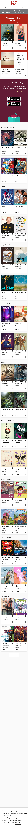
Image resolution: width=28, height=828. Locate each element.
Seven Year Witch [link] (6, 323)
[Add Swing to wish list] (12, 212)
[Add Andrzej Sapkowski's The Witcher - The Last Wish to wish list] (12, 154)
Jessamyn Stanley (19, 208)
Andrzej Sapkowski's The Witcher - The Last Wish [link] (7, 147)
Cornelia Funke (19, 469)
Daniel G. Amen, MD (7, 235)
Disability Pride (6, 596)
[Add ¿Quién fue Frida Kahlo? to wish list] (12, 533)
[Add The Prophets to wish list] (25, 271)
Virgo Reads (5, 245)
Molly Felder (18, 617)
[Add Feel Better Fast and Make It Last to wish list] (12, 240)
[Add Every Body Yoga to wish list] (25, 212)
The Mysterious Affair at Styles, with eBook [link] (7, 264)
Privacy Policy (14, 812)
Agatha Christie (6, 266)
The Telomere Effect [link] (19, 234)
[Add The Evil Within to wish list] (12, 388)
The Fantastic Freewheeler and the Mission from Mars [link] (20, 616)
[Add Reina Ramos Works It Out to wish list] (25, 505)
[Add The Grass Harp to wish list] (12, 622)
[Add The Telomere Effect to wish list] (25, 240)
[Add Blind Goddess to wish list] (25, 447)
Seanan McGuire (19, 645)
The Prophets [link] (18, 264)
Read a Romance (6, 538)
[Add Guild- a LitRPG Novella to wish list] (25, 388)
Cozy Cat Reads (6, 303)
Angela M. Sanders (6, 325)
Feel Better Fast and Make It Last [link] (7, 234)
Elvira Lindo (5, 469)
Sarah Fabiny (5, 528)
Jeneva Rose (18, 43)
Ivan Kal (17, 411)
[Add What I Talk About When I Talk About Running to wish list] (12, 76)
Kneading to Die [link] (18, 323)
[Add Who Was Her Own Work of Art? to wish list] (25, 533)
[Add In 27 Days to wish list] (12, 650)
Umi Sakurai (18, 352)
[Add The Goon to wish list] (25, 154)
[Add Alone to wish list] (12, 299)
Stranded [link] (17, 557)
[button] (12, 42)
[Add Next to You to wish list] (12, 591)
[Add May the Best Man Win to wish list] (25, 591)
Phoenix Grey (5, 383)
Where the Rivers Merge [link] (20, 292)
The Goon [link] (17, 147)
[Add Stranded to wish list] (25, 564)
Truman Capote (6, 617)
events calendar (6, 12)
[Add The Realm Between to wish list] (12, 416)
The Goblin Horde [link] (19, 409)
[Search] (2, 7)
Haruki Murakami (6, 71)
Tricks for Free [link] (18, 643)
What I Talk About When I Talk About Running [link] (7, 69)
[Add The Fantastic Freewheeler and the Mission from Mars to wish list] (25, 622)
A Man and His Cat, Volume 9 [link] (20, 351)
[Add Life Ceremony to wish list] (12, 447)
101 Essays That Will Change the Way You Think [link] (20, 69)
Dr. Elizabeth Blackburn (20, 235)
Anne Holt (18, 442)
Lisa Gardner (5, 294)
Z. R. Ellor (18, 586)
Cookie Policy (18, 824)
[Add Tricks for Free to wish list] (25, 650)
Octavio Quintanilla (6, 500)
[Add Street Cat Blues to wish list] (12, 357)
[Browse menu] (25, 7)
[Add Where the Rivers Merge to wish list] (25, 299)
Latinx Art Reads (6, 479)
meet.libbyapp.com (19, 93)
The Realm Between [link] (6, 409)
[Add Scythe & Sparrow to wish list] (12, 564)
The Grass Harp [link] (5, 616)
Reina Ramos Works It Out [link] (20, 499)
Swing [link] (3, 206)
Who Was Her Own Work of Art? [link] (20, 526)
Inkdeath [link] (17, 468)
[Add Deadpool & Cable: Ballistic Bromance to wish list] (25, 182)
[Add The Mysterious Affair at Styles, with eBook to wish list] (12, 271)
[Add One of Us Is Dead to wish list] (25, 48)
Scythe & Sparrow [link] (6, 557)
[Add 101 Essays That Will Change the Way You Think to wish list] (25, 76)
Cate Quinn (5, 43)
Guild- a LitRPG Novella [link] (20, 382)
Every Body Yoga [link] (19, 206)
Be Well (3, 186)
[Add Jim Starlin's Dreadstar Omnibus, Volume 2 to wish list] (12, 182)
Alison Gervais (6, 645)
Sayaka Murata (6, 442)
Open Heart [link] (4, 468)
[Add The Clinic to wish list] (12, 48)
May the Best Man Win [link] (20, 585)
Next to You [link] (4, 585)
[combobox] (11, 7)
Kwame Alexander (6, 208)
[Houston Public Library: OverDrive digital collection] (14, 3)
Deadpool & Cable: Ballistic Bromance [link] (20, 175)
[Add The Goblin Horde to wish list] (25, 416)
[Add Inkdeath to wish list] (25, 474)
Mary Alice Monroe (19, 294)
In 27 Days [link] (4, 643)
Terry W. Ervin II (19, 383)
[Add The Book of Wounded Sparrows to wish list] (12, 505)
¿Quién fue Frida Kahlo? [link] (7, 526)
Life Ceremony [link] (5, 440)
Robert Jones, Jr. (19, 266)
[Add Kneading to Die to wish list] (25, 330)
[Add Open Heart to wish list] (12, 474)
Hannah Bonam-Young (7, 586)
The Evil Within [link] (5, 382)
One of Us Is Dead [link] (19, 42)
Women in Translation (8, 420)
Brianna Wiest (18, 71)
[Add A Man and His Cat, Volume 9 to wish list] (25, 357)
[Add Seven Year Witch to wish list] (12, 330)
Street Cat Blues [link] (5, 351)
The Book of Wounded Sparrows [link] (7, 499)
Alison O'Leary (6, 352)
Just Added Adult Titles (8, 127)
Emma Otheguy (19, 500)
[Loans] (23, 7)
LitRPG (3, 362)
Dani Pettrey (18, 559)
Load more (14, 655)
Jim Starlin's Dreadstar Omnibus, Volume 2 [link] (7, 175)
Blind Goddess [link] (18, 440)
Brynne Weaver (6, 559)
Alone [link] (3, 292)
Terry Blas (18, 528)
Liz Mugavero (18, 325)
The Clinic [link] (4, 42)
